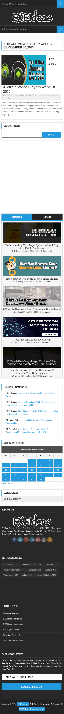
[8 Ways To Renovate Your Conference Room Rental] (32, 306)
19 (6, 475)
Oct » (10, 483)
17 (49, 470)
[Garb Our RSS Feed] (50, 543)
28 (23, 479)
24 (49, 475)
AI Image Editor (12, 420)
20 (14, 475)
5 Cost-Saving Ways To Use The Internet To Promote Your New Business (32, 371)
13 (14, 470)
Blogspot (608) (35, 570)
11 (58, 465)
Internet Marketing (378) (46, 575)
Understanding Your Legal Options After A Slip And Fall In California (31, 247)
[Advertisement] (32, 177)
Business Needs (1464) (33, 565)
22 (32, 475)
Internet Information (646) (14, 570)
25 (58, 475)
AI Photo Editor (12, 429)
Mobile (54, 95)
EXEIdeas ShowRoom (12, 619)
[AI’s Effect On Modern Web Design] (32, 336)
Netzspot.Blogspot (11, 613)
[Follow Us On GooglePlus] (26, 543)
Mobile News (6, 98)
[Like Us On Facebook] (14, 543)
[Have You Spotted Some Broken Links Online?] (32, 276)
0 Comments (46, 251)
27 (14, 479)
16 (41, 470)
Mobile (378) (27, 575)
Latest (47, 216)
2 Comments (46, 376)
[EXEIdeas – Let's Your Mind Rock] (32, 22)
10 (49, 465)
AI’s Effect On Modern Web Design (32, 339)
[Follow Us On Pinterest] (38, 543)
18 (58, 470)
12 (6, 470)
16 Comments (45, 281)
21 (23, 475)
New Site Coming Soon (13, 635)
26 (6, 479)
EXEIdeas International (13, 624)
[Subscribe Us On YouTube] (44, 543)
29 (32, 479)
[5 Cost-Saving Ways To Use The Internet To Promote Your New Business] (32, 367)
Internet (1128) (53, 565)
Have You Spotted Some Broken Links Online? (32, 278)
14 (23, 470)
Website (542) (51, 570)
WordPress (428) (10, 575)
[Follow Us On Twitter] (20, 543)
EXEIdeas (5, 95)
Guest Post (46, 95)
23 (41, 475)
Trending (17, 216)
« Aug (3, 483)
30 (41, 479)
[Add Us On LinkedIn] (32, 543)
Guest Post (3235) (11, 565)
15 (32, 470)
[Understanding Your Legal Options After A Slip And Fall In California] (32, 242)
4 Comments (35, 95)
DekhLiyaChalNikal (11, 630)
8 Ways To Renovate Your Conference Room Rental (32, 309)
